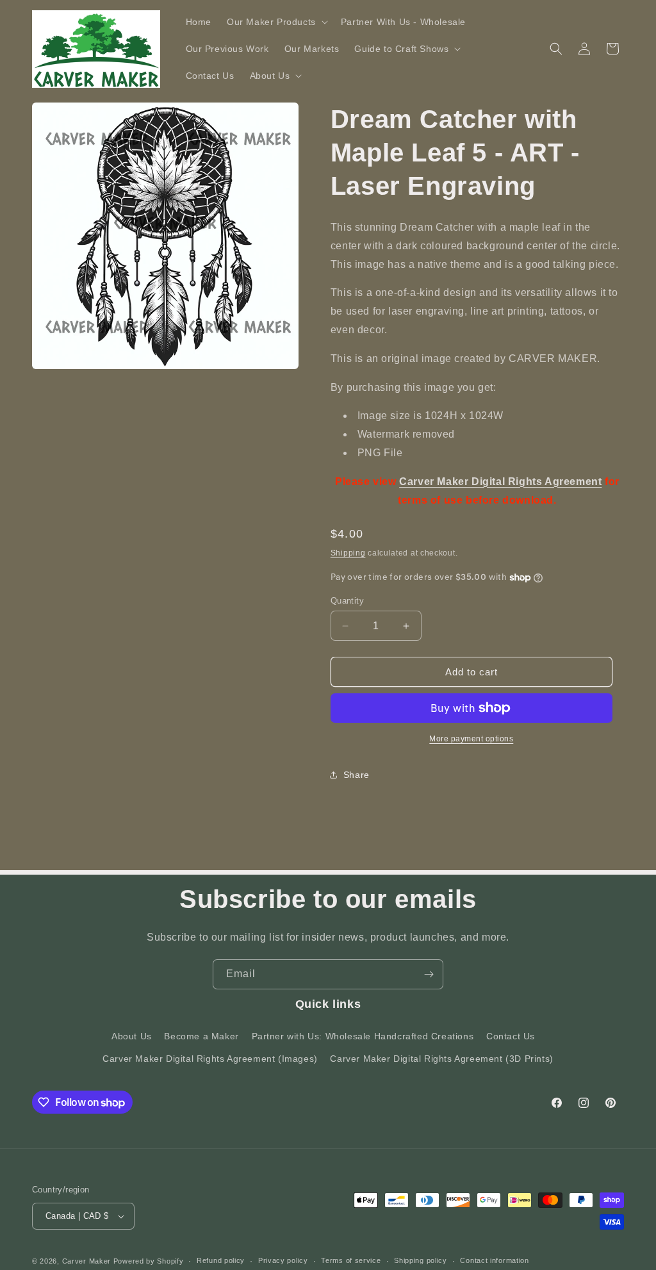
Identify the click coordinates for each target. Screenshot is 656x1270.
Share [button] (356, 775)
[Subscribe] (428, 974)
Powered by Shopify (148, 1261)
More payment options (471, 738)
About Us (131, 1036)
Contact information (494, 1260)
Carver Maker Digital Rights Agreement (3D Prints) (441, 1058)
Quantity (347, 601)
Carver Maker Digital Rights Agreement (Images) (210, 1058)
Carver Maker (86, 1261)
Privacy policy (283, 1260)
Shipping (348, 552)
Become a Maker (201, 1036)
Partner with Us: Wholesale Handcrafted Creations (363, 1036)
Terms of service (351, 1260)
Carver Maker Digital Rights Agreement (500, 481)
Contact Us (510, 1036)
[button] (276, 21)
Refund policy (221, 1260)
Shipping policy (420, 1260)
